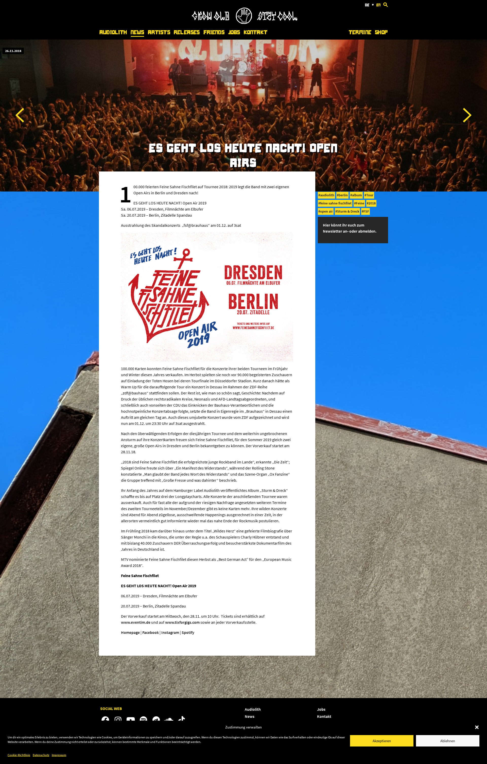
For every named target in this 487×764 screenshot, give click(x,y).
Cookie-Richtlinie (19, 755)
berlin (343, 195)
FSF (366, 211)
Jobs (234, 32)
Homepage (130, 632)
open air (326, 211)
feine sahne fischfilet (336, 203)
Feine (360, 203)
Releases (187, 32)
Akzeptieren (382, 740)
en (378, 5)
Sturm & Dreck (348, 211)
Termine (360, 32)
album (357, 195)
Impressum (59, 755)
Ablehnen (447, 740)
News (137, 32)
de (367, 5)
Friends (214, 32)
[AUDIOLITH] (244, 22)
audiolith (327, 195)
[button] (476, 727)
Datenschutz (41, 755)
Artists (159, 32)
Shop (381, 32)
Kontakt (255, 32)
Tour (369, 195)
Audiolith (113, 32)
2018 (372, 203)
